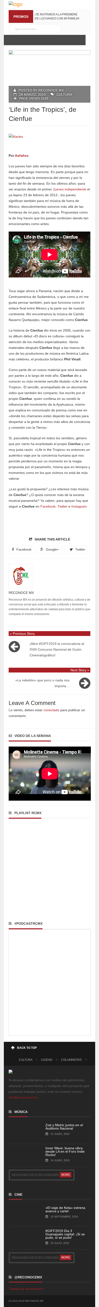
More (65, 1174)
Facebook (48, 506)
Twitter (62, 506)
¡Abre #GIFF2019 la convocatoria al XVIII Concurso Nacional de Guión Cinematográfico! (57, 649)
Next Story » (79, 670)
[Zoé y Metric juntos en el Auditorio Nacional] (21, 1131)
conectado (51, 710)
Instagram (79, 506)
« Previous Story (22, 633)
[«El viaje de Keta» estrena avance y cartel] (21, 1214)
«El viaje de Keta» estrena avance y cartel (65, 1209)
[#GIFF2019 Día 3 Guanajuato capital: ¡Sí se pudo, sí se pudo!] (21, 1237)
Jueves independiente (69, 189)
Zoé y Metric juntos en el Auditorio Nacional (64, 1126)
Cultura (64, 94)
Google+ (52, 549)
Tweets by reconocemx (26, 1289)
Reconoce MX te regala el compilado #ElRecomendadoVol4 (56, 18)
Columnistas (71, 1060)
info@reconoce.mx (23, 1097)
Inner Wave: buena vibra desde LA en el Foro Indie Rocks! (65, 1151)
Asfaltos (22, 155)
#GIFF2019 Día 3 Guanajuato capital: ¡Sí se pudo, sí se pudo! (65, 1234)
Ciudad (46, 1060)
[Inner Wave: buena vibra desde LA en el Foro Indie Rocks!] (21, 1154)
